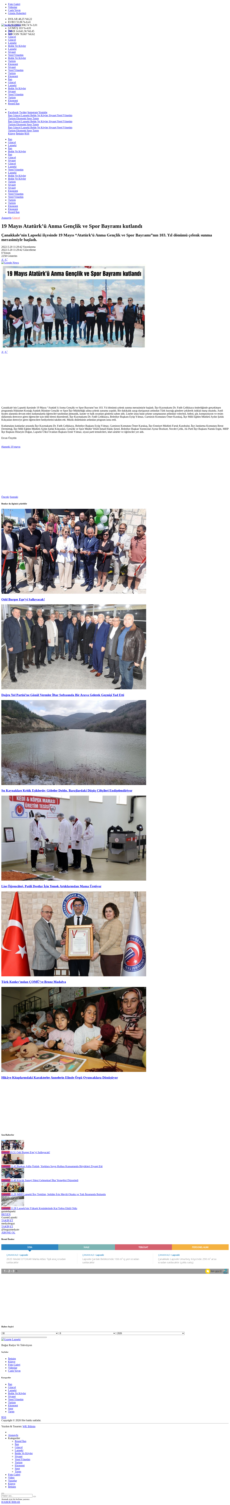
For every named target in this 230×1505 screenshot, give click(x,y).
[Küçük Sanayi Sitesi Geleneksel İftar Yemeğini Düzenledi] (12, 1177)
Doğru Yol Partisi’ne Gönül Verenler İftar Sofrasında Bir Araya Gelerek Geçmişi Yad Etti (62, 695)
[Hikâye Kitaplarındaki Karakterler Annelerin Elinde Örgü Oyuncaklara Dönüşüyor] (73, 1071)
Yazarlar (12, 1480)
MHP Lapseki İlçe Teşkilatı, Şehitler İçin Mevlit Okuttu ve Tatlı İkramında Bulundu (58, 1194)
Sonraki (14, 496)
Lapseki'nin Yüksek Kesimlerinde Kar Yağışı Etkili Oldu (43, 1208)
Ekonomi (13, 64)
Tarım (35, 118)
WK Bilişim (29, 1426)
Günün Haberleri (17, 13)
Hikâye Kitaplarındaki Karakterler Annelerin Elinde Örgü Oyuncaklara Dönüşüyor (59, 1077)
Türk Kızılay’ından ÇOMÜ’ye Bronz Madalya (33, 982)
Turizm (12, 61)
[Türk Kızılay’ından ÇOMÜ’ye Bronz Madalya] (73, 975)
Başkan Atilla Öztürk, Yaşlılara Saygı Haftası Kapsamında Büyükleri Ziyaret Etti (56, 1166)
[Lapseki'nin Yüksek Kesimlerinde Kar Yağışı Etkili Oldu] (12, 1205)
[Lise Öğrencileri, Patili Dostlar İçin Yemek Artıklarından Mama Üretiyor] (73, 879)
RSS (26, 133)
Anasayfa (6, 217)
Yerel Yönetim (15, 55)
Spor (29, 118)
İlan (10, 30)
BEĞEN (6, 1214)
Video (11, 1477)
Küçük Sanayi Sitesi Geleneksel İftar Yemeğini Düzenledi (44, 1180)
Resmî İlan (14, 103)
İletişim (20, 133)
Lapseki (12, 42)
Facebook (13, 112)
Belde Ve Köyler (17, 45)
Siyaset (12, 52)
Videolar (12, 7)
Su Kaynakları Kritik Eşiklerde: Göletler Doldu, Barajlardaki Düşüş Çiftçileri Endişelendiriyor (66, 790)
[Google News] (10, 262)
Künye (11, 133)
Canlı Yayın (14, 10)
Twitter (23, 112)
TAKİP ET (7, 1220)
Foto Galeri (14, 4)
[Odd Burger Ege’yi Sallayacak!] (73, 592)
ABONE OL (8, 1232)
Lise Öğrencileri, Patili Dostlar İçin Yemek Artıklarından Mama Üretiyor (51, 886)
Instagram (32, 112)
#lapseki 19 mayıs (10, 446)
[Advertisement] (102, 379)
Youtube (42, 112)
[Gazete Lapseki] (11, 25)
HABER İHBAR (10, 1502)
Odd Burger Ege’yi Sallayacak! (23, 599)
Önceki (5, 496)
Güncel (12, 36)
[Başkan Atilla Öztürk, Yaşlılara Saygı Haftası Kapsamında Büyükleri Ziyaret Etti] (12, 1163)
